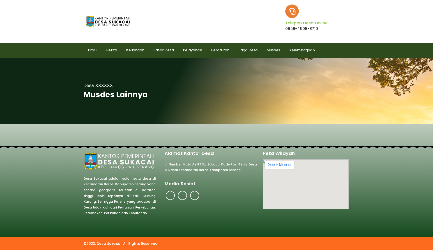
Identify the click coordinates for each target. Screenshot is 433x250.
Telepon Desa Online (306, 23)
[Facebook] (170, 195)
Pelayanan (192, 50)
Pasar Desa (163, 50)
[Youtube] (194, 195)
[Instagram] (182, 195)
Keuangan (135, 50)
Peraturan (220, 50)
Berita (111, 50)
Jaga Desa (248, 50)
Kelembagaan (302, 50)
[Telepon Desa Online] (292, 11)
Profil (92, 50)
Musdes (273, 50)
